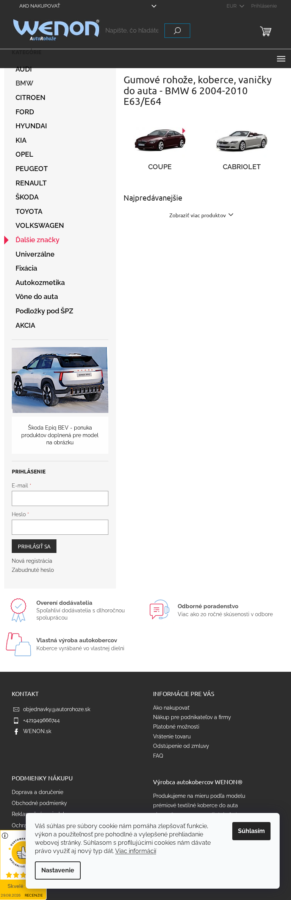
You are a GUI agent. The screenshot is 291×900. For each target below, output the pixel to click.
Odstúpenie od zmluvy (181, 746)
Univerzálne (35, 254)
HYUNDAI (31, 126)
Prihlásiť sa (34, 546)
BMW (24, 83)
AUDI (24, 69)
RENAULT (31, 183)
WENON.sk (37, 731)
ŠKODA (27, 197)
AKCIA (25, 325)
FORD (25, 112)
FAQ (158, 756)
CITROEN (30, 97)
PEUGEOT (32, 169)
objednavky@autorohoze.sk (56, 709)
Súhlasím (251, 831)
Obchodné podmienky (39, 803)
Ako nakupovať (39, 6)
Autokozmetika (40, 283)
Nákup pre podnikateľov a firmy (192, 717)
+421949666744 (41, 720)
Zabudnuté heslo (33, 570)
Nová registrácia (32, 561)
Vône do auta (37, 297)
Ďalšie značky (37, 240)
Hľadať (177, 30)
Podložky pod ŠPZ (44, 311)
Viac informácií (135, 851)
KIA (21, 140)
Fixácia (26, 268)
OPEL (24, 154)
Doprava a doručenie (37, 792)
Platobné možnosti (176, 727)
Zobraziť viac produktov (197, 215)
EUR (232, 6)
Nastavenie (57, 870)
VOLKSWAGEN (40, 225)
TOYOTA (29, 211)
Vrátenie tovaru (172, 736)
